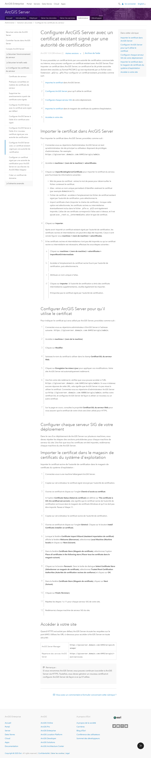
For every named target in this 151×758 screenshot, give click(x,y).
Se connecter (130, 4)
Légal (67, 753)
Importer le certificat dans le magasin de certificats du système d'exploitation (132, 65)
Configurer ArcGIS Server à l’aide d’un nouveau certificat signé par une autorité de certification (20, 132)
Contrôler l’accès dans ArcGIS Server (18, 42)
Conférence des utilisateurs (88, 734)
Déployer (33, 18)
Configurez (56, 91)
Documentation (11, 746)
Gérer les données (49, 18)
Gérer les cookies (57, 753)
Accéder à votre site (129, 72)
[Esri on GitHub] (122, 726)
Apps (63, 4)
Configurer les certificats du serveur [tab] (17, 69)
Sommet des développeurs (88, 738)
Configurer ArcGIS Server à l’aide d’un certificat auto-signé (20, 119)
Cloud (56, 4)
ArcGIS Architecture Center (52, 746)
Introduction (21, 18)
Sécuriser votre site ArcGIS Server (17, 33)
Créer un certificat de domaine (17, 176)
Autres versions (72, 53)
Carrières (81, 727)
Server (7, 730)
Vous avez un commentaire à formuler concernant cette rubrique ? (86, 695)
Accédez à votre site (54, 117)
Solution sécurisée (24, 23)
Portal (29, 4)
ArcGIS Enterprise (14, 3)
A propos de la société (86, 723)
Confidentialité (44, 753)
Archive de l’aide (92, 53)
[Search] (119, 3)
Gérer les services (67, 18)
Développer (97, 18)
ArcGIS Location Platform (51, 734)
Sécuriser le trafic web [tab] (17, 62)
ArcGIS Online (47, 723)
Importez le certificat (54, 82)
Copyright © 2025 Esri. (13, 753)
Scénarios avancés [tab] (16, 183)
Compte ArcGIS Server (15, 49)
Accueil (9, 18)
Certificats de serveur (17, 76)
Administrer (83, 18)
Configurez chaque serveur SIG (58, 100)
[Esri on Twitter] (114, 726)
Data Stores (47, 4)
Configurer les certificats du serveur (49, 23)
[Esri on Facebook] (118, 726)
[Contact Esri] (126, 726)
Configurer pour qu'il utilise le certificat (131, 48)
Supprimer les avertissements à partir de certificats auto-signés (19, 96)
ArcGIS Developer (48, 738)
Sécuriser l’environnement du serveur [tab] (18, 55)
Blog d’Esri (81, 730)
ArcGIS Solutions (48, 742)
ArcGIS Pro (45, 727)
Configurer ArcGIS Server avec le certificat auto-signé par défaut (20, 108)
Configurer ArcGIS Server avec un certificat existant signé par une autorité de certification (19, 147)
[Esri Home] (117, 717)
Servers (37, 4)
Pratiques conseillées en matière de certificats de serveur (19, 85)
